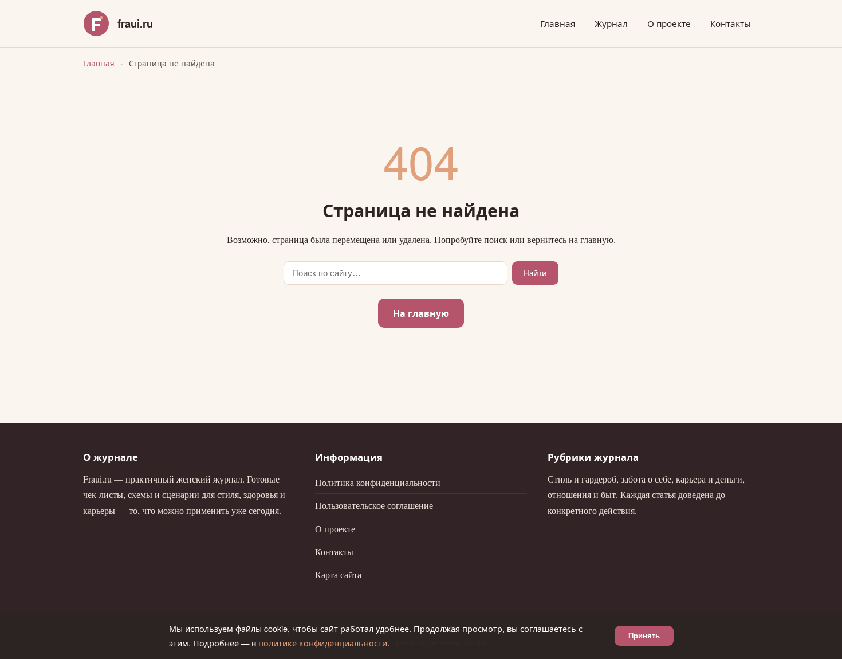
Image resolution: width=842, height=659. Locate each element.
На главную (421, 313)
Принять (644, 635)
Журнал (611, 23)
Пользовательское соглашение (374, 505)
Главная (557, 23)
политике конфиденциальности (322, 643)
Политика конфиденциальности (377, 482)
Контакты (730, 23)
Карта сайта (338, 574)
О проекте (669, 23)
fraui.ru (135, 23)
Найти (535, 273)
